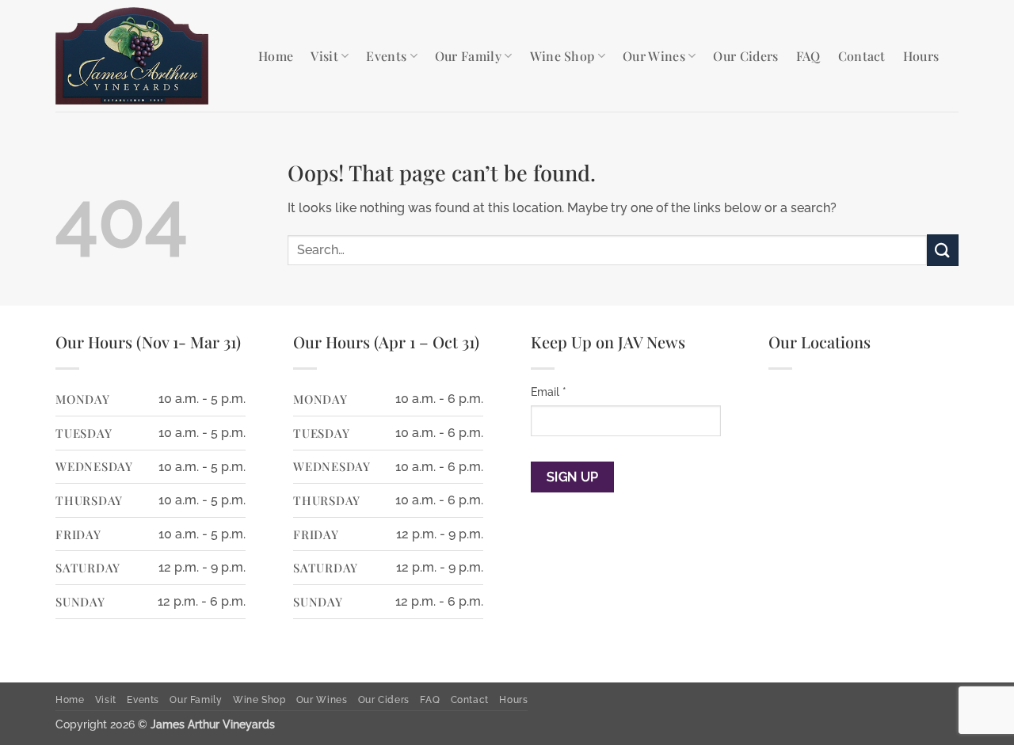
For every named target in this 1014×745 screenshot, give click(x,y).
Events (386, 56)
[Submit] (943, 249)
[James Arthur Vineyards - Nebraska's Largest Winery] (144, 56)
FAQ (808, 56)
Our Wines (654, 56)
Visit (324, 56)
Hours (921, 56)
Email (548, 391)
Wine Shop (562, 56)
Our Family (468, 56)
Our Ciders (745, 56)
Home (275, 56)
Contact (862, 56)
